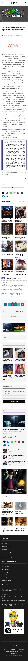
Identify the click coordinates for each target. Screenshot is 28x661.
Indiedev (19, 278)
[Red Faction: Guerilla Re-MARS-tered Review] (21, 521)
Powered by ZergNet (22, 201)
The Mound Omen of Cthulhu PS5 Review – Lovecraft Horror (11, 593)
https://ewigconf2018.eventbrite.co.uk (13, 176)
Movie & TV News (5, 554)
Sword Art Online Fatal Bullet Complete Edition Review (7, 530)
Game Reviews (18, 511)
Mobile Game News (6, 546)
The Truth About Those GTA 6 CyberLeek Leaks (20, 376)
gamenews (14, 278)
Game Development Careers (8, 557)
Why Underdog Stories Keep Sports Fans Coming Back (13, 597)
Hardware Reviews (5, 577)
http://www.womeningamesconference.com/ (12, 187)
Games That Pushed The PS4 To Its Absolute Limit (7, 254)
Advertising (21, 649)
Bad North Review (19, 513)
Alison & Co (6, 35)
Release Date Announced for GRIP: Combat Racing (14, 311)
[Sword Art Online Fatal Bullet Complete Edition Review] (7, 521)
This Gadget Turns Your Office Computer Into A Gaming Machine (7, 273)
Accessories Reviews (6, 580)
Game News (4, 543)
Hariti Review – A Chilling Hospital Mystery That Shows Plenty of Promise (12, 590)
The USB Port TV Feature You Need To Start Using (7, 361)
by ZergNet (23, 344)
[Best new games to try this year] (5, 451)
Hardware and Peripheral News (8, 552)
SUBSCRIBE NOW (14, 401)
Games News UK (5, 509)
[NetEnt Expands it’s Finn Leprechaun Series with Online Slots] (7, 505)
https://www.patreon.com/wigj (10, 137)
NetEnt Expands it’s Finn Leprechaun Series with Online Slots (7, 513)
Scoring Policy (13, 649)
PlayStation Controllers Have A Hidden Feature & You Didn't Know (20, 361)
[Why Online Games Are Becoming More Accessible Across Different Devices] (14, 421)
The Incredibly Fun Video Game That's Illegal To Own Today (6, 237)
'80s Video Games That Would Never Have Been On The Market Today (7, 220)
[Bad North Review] (21, 506)
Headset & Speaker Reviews (8, 572)
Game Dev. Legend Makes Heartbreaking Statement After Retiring (20, 237)
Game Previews (5, 569)
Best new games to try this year (15, 449)
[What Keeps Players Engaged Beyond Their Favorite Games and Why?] (5, 463)
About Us (6, 649)
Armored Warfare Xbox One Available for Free (14, 318)
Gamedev (9, 278)
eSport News (4, 549)
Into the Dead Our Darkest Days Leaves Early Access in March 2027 (12, 605)
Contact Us (14, 653)
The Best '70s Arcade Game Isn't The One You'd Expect (20, 220)
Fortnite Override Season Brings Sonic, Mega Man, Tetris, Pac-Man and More (13, 601)
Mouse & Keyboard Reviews (8, 574)
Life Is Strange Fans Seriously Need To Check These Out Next (20, 273)
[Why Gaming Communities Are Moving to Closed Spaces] (5, 457)
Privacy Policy (18, 651)
